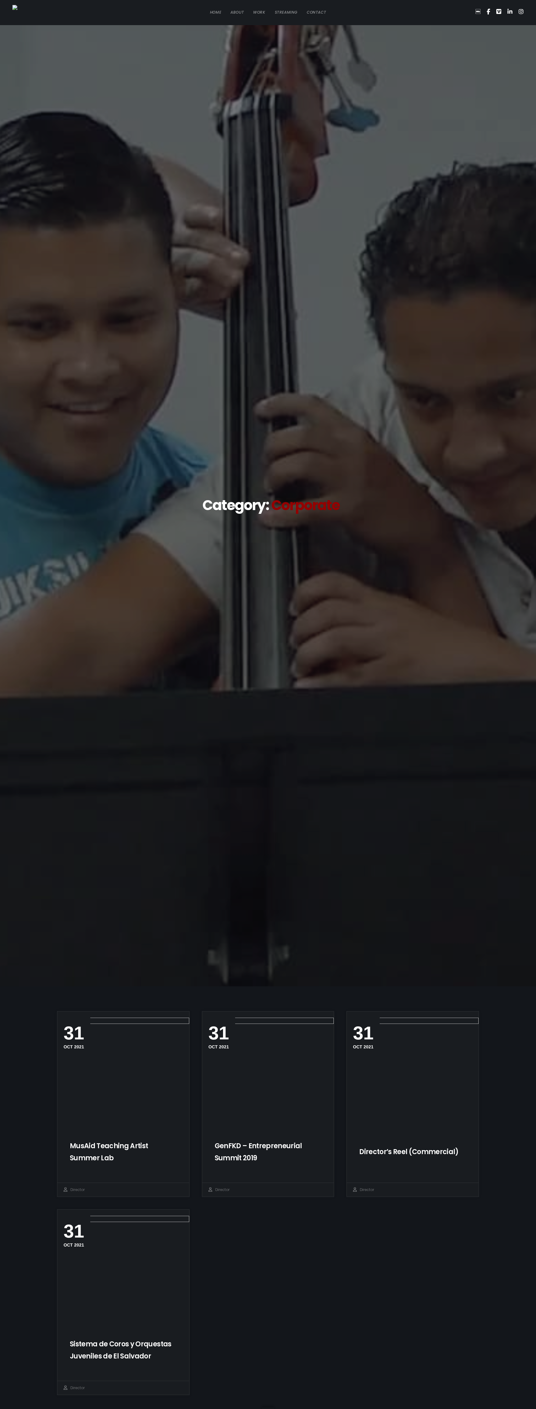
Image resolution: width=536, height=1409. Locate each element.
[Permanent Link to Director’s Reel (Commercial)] (413, 1072)
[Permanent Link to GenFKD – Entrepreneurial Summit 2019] (268, 1072)
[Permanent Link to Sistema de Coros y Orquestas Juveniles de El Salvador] (123, 1271)
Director (77, 1189)
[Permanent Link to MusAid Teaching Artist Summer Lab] (123, 1072)
